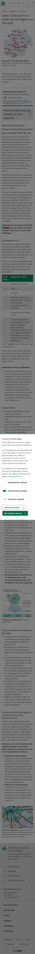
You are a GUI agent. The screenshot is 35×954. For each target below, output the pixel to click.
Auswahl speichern (12, 507)
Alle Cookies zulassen (13, 513)
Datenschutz (17, 476)
